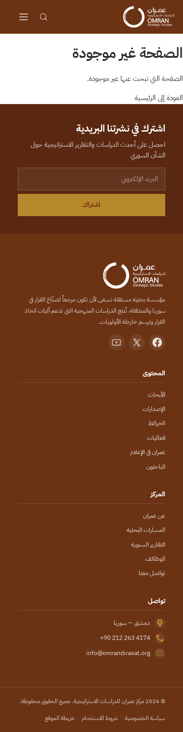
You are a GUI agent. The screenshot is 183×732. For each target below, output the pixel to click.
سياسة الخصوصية (145, 718)
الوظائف (155, 558)
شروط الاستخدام (100, 718)
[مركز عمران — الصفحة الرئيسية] (148, 17)
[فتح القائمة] (23, 17)
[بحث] (43, 17)
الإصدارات (154, 409)
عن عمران (154, 515)
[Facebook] (157, 342)
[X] (137, 342)
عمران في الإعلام (147, 452)
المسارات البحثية (146, 530)
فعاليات (156, 437)
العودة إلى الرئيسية (159, 98)
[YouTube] (116, 342)
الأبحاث (156, 394)
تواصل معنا (152, 573)
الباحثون (155, 466)
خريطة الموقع (60, 718)
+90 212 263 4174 (125, 638)
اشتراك (91, 204)
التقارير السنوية (148, 544)
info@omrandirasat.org (118, 653)
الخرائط (156, 423)
